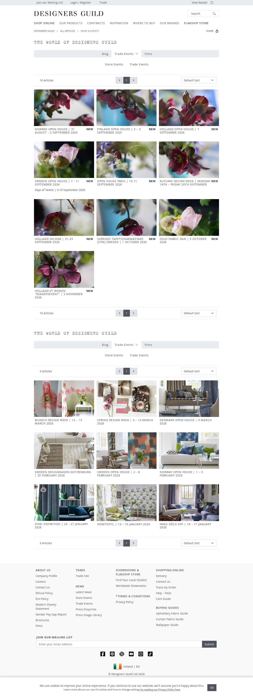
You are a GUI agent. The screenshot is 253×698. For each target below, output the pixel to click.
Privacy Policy (124, 602)
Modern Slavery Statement (46, 607)
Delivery (161, 576)
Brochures (42, 620)
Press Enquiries (86, 609)
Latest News (84, 592)
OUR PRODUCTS (71, 23)
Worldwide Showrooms (131, 586)
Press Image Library (89, 615)
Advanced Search (179, 13)
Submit (209, 644)
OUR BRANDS (169, 23)
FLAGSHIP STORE (196, 23)
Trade (103, 2)
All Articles (67, 31)
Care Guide (163, 599)
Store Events (114, 64)
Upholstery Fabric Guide (172, 613)
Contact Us (43, 587)
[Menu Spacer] (93, 579)
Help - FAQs (163, 593)
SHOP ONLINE (44, 23)
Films (148, 54)
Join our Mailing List (50, 2)
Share (210, 31)
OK (212, 688)
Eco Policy (42, 599)
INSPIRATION (119, 23)
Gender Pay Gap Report (51, 614)
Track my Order (166, 587)
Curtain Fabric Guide (169, 619)
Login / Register (80, 2)
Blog (105, 54)
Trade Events (124, 54)
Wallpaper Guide (167, 625)
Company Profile (46, 576)
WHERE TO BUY (144, 23)
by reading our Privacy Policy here (160, 689)
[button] (203, 13)
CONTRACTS (96, 23)
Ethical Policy (44, 593)
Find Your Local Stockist (131, 580)
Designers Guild (44, 31)
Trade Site (82, 576)
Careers (41, 581)
